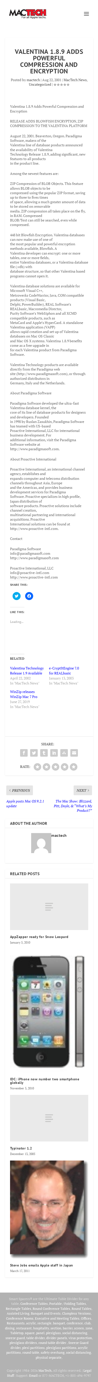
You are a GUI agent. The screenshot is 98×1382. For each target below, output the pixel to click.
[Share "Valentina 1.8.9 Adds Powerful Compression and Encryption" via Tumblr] (44, 753)
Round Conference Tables (51, 1308)
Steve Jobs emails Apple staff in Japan (41, 1265)
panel (40, 1333)
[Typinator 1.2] (49, 1118)
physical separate (49, 1357)
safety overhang (53, 1352)
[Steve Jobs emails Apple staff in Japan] (49, 1209)
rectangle (44, 1323)
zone (88, 1328)
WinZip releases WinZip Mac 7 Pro (23, 694)
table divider (35, 1338)
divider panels (56, 1338)
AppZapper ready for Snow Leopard (39, 937)
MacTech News (75, 79)
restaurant (24, 1328)
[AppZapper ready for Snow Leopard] (49, 906)
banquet (59, 1323)
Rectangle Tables (18, 1308)
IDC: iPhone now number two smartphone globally (44, 1081)
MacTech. (45, 1370)
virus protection (80, 1338)
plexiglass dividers (23, 1342)
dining (10, 1328)
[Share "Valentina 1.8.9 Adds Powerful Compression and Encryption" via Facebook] (24, 753)
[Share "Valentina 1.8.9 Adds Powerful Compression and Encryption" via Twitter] (34, 753)
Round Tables (81, 1308)
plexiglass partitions (61, 1347)
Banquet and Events (46, 1313)
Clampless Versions (76, 1313)
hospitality (41, 1328)
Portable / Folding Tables (67, 1303)
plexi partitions (33, 1347)
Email (33, 1375)
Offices (86, 1318)
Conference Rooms (19, 1318)
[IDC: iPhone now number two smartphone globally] (49, 1010)
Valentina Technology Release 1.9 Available (27, 670)
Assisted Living (18, 1313)
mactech (33, 79)
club (87, 1323)
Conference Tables (34, 1303)
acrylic (31, 1323)
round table (30, 1352)
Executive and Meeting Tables (57, 1318)
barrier (68, 1328)
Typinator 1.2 (21, 1148)
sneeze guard (15, 1338)
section (56, 1328)
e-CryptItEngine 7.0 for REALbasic (64, 670)
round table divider (52, 1342)
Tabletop (16, 1333)
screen (79, 1328)
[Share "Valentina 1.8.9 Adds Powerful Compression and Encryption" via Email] (74, 753)
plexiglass (53, 1333)
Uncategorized (40, 84)
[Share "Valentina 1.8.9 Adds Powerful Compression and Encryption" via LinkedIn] (54, 753)
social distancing (74, 1333)
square (30, 1333)
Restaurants (16, 1323)
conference (75, 1323)
